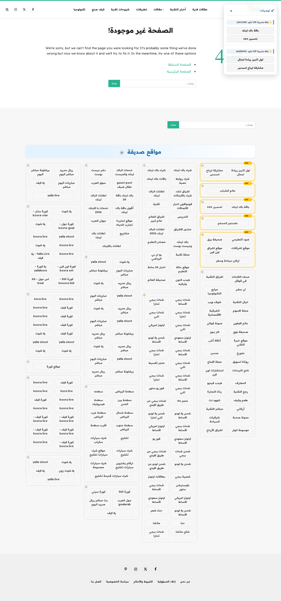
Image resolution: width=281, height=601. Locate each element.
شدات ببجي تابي (156, 314)
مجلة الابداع (214, 361)
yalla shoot (98, 262)
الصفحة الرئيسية (179, 71)
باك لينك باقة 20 (124, 197)
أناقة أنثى (214, 340)
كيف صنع (98, 9)
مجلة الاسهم (240, 310)
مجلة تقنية (183, 254)
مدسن (214, 353)
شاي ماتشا (182, 531)
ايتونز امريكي (157, 325)
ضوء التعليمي (240, 239)
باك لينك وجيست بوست (182, 244)
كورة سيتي (98, 491)
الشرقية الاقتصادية (214, 312)
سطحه (98, 391)
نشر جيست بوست (98, 172)
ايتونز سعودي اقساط (182, 339)
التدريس (182, 216)
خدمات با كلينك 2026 (98, 210)
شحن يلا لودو (183, 464)
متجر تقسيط (157, 363)
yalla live (53, 195)
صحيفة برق (214, 239)
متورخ (240, 353)
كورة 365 (124, 491)
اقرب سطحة (98, 425)
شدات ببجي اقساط (182, 301)
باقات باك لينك (156, 178)
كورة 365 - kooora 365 (66, 281)
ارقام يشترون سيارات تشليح (124, 465)
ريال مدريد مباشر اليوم (66, 172)
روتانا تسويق (241, 361)
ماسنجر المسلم (228, 223)
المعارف (240, 383)
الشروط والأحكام (143, 581)
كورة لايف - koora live (66, 419)
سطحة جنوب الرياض (124, 427)
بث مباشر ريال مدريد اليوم (98, 502)
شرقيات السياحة (214, 419)
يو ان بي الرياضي (156, 256)
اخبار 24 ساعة (156, 267)
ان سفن (241, 289)
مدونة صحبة (241, 417)
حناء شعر (156, 510)
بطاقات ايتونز (156, 476)
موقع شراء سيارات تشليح (98, 452)
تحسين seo (214, 207)
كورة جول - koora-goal (66, 226)
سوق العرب (98, 183)
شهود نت (214, 400)
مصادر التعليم (157, 242)
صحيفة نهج (240, 332)
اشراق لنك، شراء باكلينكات (182, 193)
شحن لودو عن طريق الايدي (156, 466)
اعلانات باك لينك (98, 235)
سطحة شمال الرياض (124, 414)
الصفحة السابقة (179, 64)
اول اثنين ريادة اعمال (240, 172)
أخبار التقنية (178, 9)
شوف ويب (214, 302)
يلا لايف (111, 513)
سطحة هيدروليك (98, 402)
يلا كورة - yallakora (40, 268)
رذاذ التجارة (214, 391)
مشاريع (124, 233)
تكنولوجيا (79, 9)
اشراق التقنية (214, 276)
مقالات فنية (199, 9)
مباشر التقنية (214, 409)
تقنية (156, 204)
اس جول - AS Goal (40, 281)
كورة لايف (66, 307)
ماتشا (156, 523)
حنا (183, 523)
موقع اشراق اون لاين (214, 250)
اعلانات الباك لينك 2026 (156, 231)
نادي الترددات (240, 370)
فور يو (156, 438)
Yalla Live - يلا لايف (40, 256)
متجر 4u (182, 401)
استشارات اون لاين (214, 372)
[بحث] (7, 9)
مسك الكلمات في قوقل (240, 279)
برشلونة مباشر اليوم (40, 172)
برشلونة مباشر (98, 270)
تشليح (124, 438)
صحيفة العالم (156, 280)
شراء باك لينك (183, 170)
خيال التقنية (240, 302)
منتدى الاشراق (182, 229)
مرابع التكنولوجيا (214, 291)
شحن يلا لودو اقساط (156, 339)
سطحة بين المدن (125, 402)
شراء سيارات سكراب (98, 440)
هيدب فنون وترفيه (182, 282)
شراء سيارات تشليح (124, 452)
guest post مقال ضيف (124, 185)
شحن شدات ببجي (182, 453)
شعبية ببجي (182, 476)
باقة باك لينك (240, 207)
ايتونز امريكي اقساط (157, 428)
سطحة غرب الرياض (98, 414)
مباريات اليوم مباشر (124, 272)
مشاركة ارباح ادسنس (214, 172)
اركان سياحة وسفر (227, 260)
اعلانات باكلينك (111, 246)
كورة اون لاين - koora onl (66, 268)
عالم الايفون (240, 323)
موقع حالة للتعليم (182, 269)
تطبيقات (141, 9)
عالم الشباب (227, 190)
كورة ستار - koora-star (40, 213)
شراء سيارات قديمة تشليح (111, 476)
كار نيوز (214, 332)
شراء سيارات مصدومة (98, 465)
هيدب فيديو (214, 383)
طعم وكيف (241, 400)
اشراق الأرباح (214, 430)
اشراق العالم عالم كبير (156, 218)
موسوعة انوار (240, 430)
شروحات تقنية (120, 9)
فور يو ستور (156, 388)
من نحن (185, 581)
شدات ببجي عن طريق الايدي (156, 403)
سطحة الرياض (124, 391)
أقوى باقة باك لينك (124, 210)
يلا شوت (124, 262)
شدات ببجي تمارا (156, 301)
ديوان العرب (98, 220)
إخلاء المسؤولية (166, 581)
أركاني (240, 409)
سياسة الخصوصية (117, 581)
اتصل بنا (96, 581)
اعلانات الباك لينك (156, 193)
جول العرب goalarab (124, 502)
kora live (40, 299)
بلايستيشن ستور (182, 487)
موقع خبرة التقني (241, 342)
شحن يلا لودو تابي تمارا (156, 415)
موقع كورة (53, 366)
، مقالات (158, 9)
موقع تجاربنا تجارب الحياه (124, 222)
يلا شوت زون (66, 470)
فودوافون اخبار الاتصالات (182, 206)
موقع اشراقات (240, 248)
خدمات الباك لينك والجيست (124, 172)
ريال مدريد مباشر (124, 285)
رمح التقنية (240, 391)
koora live (40, 236)
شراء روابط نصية (182, 181)
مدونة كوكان (214, 323)
